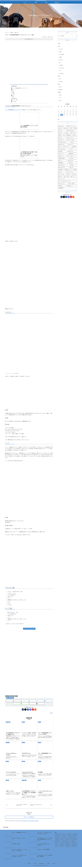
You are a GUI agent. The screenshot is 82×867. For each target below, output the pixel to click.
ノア (13, 95)
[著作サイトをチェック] (23, 709)
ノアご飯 (14, 101)
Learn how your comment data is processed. (30, 820)
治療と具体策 (14, 98)
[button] (37, 704)
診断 (13, 91)
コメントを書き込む (29, 817)
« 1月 (58, 119)
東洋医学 (12, 696)
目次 (13, 86)
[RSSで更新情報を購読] (35, 709)
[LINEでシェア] (21, 704)
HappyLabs (41, 863)
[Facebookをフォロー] (28, 709)
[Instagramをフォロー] (30, 709)
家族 (48, 863)
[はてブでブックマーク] (44, 701)
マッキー (14, 89)
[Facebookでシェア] (29, 701)
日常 (35, 863)
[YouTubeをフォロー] (33, 709)
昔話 (54, 863)
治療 (13, 92)
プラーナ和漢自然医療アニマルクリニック (20, 88)
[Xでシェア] (13, 701)
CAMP (29, 863)
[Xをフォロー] (25, 709)
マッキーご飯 (15, 99)
